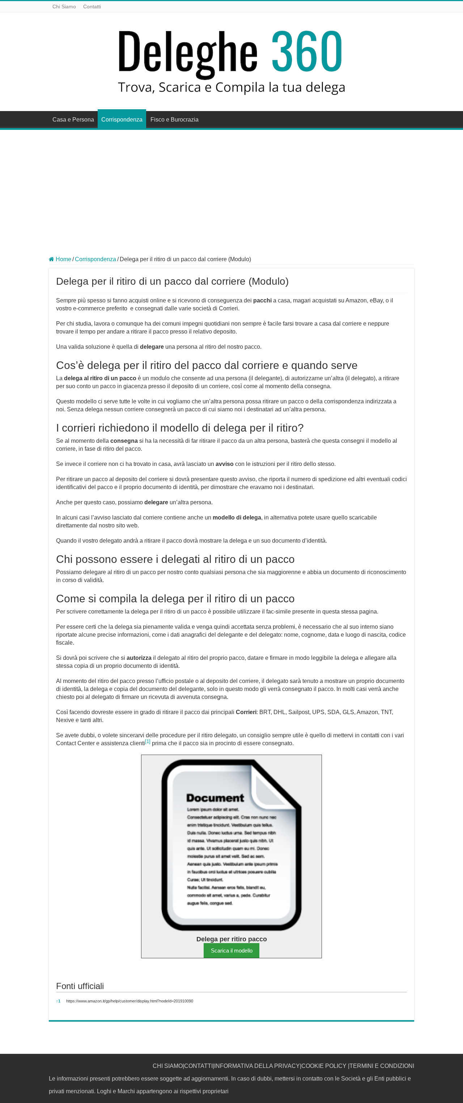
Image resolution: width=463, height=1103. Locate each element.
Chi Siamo (64, 6)
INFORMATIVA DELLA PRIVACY (257, 1066)
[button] (147, 743)
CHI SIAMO (168, 1066)
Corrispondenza (122, 119)
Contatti (92, 6)
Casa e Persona (73, 119)
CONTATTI (198, 1066)
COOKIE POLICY (324, 1066)
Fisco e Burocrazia (174, 119)
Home (62, 259)
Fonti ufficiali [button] (80, 986)
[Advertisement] (231, 184)
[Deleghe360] (231, 60)
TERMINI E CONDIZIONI (381, 1066)
